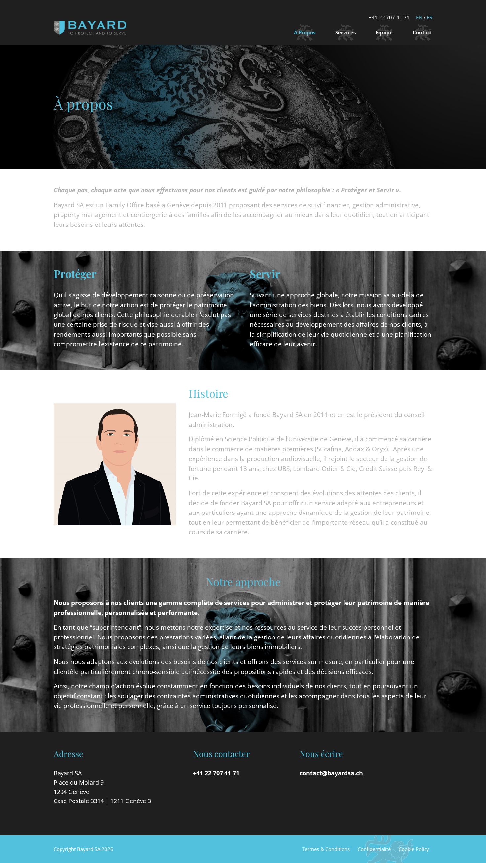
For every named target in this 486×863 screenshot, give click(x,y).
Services (345, 32)
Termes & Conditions (326, 849)
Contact (422, 32)
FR (429, 17)
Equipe (384, 32)
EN (419, 17)
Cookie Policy (414, 849)
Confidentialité (374, 849)
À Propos (304, 32)
